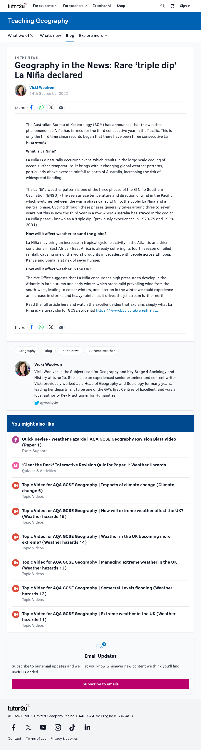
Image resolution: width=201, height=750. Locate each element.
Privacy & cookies (64, 738)
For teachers (73, 6)
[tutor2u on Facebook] (14, 727)
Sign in (185, 6)
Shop (121, 6)
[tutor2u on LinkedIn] (87, 727)
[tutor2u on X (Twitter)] (28, 727)
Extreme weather (102, 350)
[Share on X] (51, 107)
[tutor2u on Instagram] (58, 727)
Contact (14, 738)
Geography (27, 350)
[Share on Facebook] (31, 107)
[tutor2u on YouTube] (43, 727)
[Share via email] (61, 107)
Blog (70, 35)
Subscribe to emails (101, 683)
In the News (70, 350)
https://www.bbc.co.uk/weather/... (127, 310)
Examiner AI (102, 6)
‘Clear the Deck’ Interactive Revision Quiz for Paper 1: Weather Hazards (94, 465)
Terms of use (36, 738)
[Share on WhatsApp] (41, 107)
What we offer (21, 35)
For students (43, 6)
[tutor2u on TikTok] (72, 727)
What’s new (50, 35)
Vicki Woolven (41, 87)
